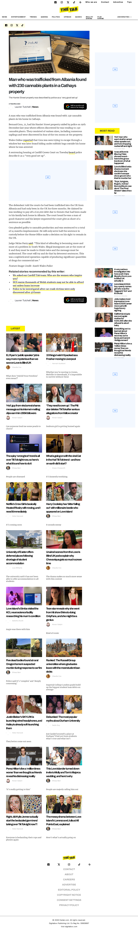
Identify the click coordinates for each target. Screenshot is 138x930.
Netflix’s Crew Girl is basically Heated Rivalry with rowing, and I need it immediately (23, 507)
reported (28, 140)
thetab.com (64, 920)
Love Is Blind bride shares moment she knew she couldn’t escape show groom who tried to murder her (122, 172)
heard (72, 152)
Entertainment (18, 17)
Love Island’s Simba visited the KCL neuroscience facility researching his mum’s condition (23, 612)
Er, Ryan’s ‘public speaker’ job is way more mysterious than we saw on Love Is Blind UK (22, 359)
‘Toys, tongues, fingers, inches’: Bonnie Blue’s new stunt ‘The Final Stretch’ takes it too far (123, 187)
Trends (33, 17)
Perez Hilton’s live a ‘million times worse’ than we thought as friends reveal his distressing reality (24, 772)
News (4, 17)
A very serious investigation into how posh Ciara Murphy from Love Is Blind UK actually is (122, 275)
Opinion (67, 17)
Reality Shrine (89, 17)
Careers (69, 879)
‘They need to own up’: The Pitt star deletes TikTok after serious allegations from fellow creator (63, 409)
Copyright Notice (69, 895)
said (30, 243)
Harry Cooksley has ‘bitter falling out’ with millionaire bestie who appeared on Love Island (63, 507)
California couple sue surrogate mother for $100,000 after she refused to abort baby (123, 319)
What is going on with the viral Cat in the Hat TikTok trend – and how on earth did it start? (63, 459)
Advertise (118, 2)
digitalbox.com (71, 927)
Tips (129, 2)
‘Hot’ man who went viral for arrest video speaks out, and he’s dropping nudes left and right (123, 141)
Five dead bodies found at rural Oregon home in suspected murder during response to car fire (24, 664)
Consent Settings (69, 900)
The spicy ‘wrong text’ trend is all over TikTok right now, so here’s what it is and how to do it (23, 459)
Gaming (44, 17)
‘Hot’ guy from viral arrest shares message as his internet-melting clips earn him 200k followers (23, 409)
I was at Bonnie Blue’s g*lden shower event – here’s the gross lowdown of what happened (122, 157)
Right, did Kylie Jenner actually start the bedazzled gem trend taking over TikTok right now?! (22, 820)
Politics (56, 17)
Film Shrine (100, 17)
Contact (105, 2)
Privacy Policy (69, 905)
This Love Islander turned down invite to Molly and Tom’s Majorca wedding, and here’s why (63, 772)
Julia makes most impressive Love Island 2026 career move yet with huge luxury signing (123, 305)
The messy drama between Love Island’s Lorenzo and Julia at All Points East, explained (63, 820)
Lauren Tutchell (23, 107)
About (69, 874)
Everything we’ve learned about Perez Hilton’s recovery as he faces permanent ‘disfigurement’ (122, 334)
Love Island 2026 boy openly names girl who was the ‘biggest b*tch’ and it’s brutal (123, 288)
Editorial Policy (69, 890)
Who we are (91, 2)
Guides (78, 17)
